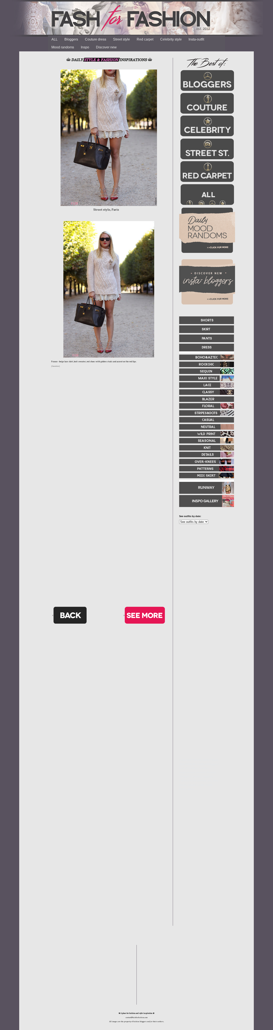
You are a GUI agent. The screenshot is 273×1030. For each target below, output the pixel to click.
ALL (54, 39)
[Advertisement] (204, 573)
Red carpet (145, 39)
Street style (121, 39)
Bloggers (71, 39)
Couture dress (95, 39)
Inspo (85, 47)
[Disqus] (108, 437)
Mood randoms (62, 47)
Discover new (106, 47)
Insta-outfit (196, 39)
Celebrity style (171, 39)
